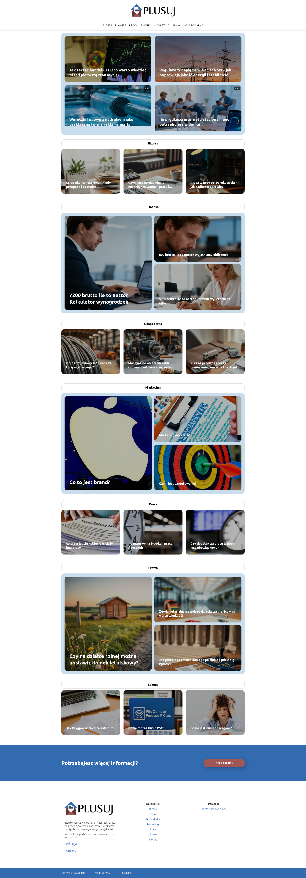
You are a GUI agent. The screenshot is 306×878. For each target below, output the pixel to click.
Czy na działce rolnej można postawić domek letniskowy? (103, 659)
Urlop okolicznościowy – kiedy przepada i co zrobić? (88, 185)
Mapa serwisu (102, 872)
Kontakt (70, 850)
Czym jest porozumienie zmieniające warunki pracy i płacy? (148, 185)
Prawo (177, 25)
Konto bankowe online (214, 809)
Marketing (161, 25)
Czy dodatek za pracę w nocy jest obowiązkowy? (212, 545)
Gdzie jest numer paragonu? (211, 728)
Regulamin (126, 872)
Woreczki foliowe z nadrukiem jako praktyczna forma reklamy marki (101, 121)
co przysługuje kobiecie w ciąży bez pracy (89, 545)
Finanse (120, 25)
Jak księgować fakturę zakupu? (89, 728)
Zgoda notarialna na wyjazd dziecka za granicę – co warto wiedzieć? (197, 613)
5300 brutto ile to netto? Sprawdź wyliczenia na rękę (194, 301)
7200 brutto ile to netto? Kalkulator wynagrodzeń (98, 298)
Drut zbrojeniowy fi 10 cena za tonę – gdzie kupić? (89, 365)
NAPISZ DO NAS (224, 763)
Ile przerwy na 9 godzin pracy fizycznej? (150, 545)
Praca (133, 25)
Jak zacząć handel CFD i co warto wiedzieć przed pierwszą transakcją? (107, 72)
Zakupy (146, 25)
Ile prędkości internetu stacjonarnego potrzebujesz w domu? (194, 121)
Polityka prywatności (73, 872)
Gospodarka (194, 25)
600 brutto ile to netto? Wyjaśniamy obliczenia (193, 254)
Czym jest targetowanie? (178, 483)
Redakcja (70, 844)
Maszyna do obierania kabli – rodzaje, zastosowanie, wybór (150, 365)
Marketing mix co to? (174, 435)
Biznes (107, 25)
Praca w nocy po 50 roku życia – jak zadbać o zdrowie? (213, 185)
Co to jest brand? (89, 482)
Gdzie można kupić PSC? (146, 728)
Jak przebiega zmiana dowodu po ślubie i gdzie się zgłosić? (196, 662)
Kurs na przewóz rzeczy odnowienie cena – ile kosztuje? (213, 365)
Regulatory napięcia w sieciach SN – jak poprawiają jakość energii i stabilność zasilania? (195, 72)
